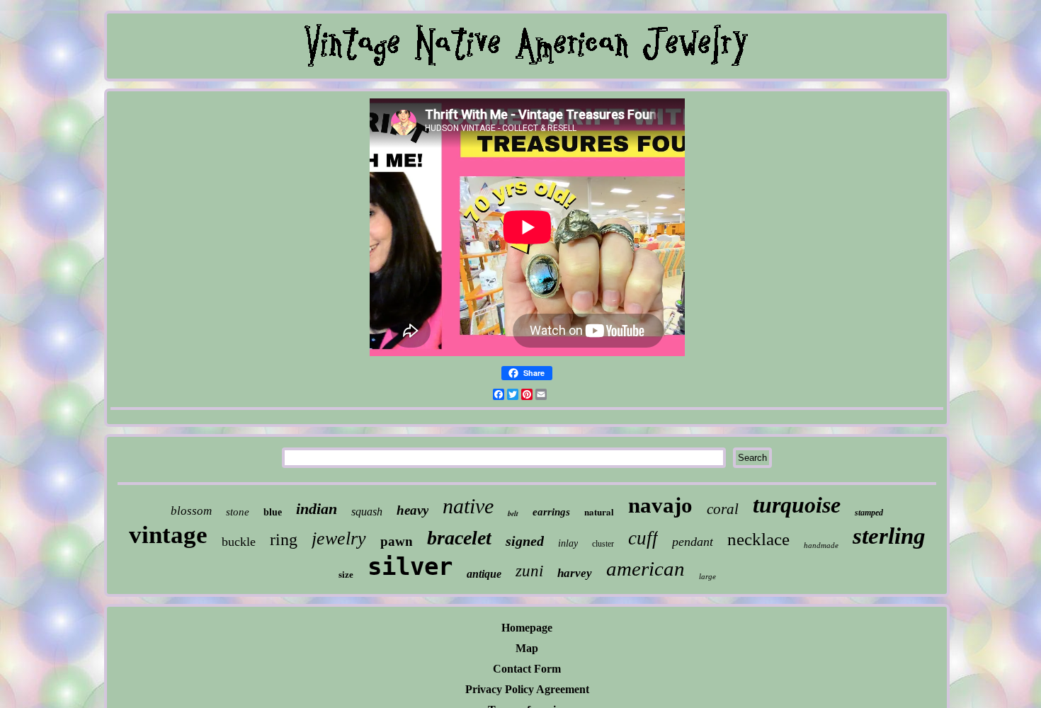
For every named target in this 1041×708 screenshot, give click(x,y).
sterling (889, 536)
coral (723, 509)
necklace (758, 539)
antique (484, 574)
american (645, 568)
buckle (239, 542)
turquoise (797, 505)
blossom (191, 511)
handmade (821, 545)
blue (272, 512)
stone (237, 512)
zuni (529, 571)
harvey (574, 573)
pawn (396, 541)
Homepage (526, 628)
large (707, 576)
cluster (603, 544)
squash (366, 512)
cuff (643, 538)
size (346, 574)
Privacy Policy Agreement (527, 689)
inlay (568, 543)
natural (599, 511)
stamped (869, 513)
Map (527, 648)
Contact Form (527, 669)
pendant (692, 542)
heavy (412, 510)
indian (316, 509)
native (468, 506)
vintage (168, 535)
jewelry (339, 538)
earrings (551, 512)
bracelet (459, 538)
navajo (660, 505)
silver (410, 566)
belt (513, 513)
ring (283, 539)
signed (525, 541)
